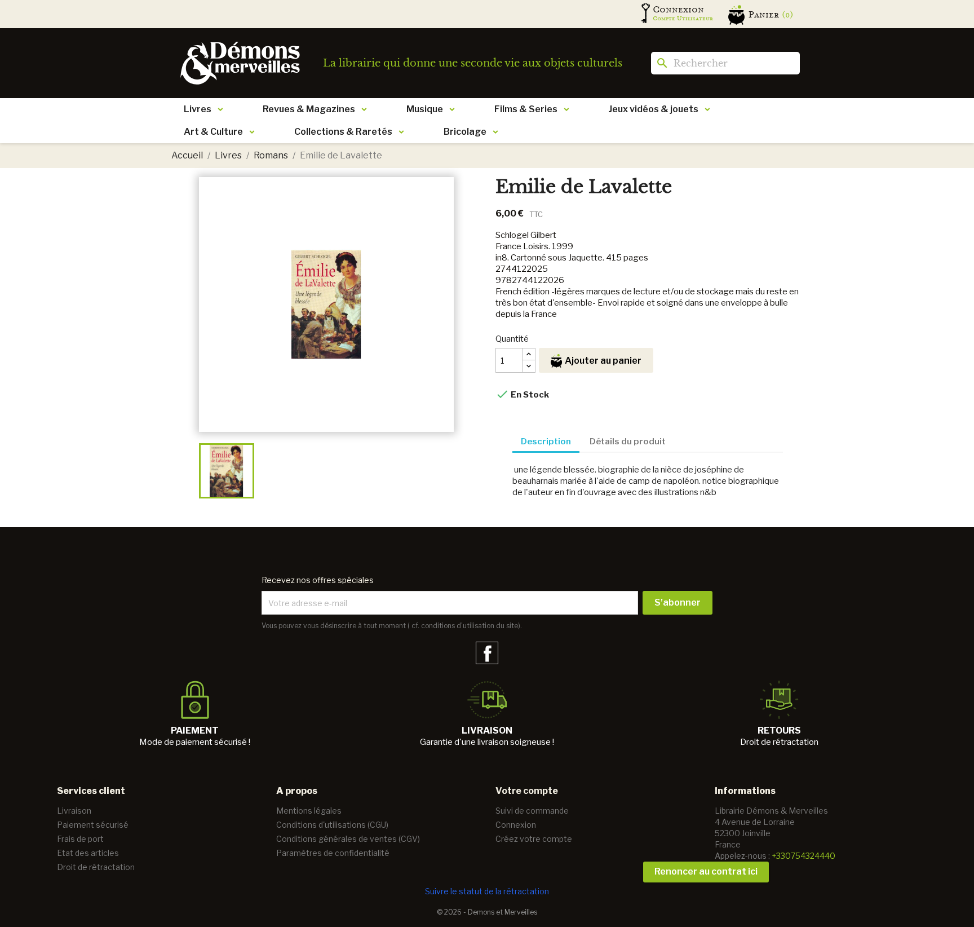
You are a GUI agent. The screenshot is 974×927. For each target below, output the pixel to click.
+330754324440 (803, 855)
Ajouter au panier (603, 360)
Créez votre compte (533, 839)
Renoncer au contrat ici (706, 871)
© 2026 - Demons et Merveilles (487, 912)
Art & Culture (213, 131)
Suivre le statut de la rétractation (487, 891)
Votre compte (526, 790)
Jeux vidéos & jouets (653, 109)
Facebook (487, 653)
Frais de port (80, 839)
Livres (197, 109)
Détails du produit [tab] (628, 441)
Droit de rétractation (96, 867)
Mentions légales (309, 810)
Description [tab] (546, 441)
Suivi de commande (532, 810)
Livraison (74, 810)
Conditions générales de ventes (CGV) (348, 839)
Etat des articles (88, 853)
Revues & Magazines (309, 109)
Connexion (515, 824)
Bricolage (465, 131)
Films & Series (525, 109)
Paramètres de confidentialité (332, 853)
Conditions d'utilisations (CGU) (332, 824)
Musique (424, 109)
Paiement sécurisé (93, 824)
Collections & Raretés (343, 131)
